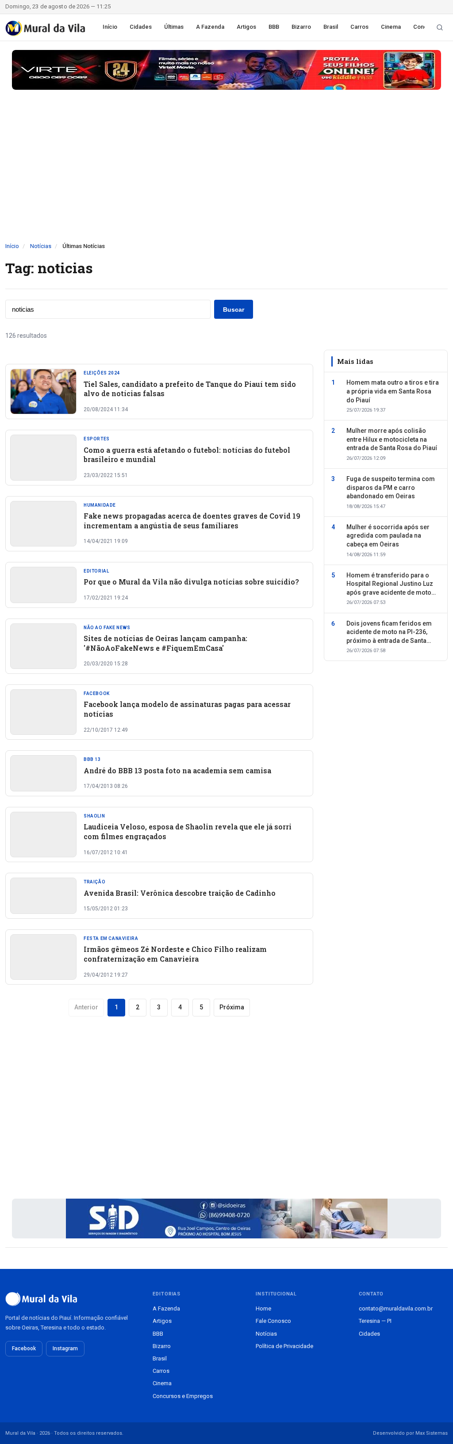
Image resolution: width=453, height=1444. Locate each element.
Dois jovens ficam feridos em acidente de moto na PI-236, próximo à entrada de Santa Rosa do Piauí (389, 633)
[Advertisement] (226, 175)
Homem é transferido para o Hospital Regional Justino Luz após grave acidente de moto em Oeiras (389, 584)
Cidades (141, 26)
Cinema (391, 26)
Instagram (65, 1348)
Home (263, 1308)
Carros (359, 26)
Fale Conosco (273, 1321)
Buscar (233, 309)
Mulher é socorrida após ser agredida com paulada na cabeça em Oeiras (388, 535)
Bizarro (301, 26)
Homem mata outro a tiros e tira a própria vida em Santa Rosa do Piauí (392, 391)
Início (110, 26)
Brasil (330, 26)
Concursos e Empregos (183, 1396)
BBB (274, 26)
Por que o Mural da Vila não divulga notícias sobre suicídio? (191, 581)
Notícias (40, 246)
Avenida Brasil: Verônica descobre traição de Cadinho (180, 893)
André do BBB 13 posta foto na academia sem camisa (177, 770)
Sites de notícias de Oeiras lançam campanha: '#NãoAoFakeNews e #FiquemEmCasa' (165, 643)
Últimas (174, 26)
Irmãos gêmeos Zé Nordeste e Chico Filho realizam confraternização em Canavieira (175, 953)
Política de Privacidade (284, 1346)
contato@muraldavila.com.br (396, 1308)
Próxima (231, 1007)
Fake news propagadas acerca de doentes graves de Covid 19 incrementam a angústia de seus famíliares (192, 520)
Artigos (246, 26)
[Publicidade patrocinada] (226, 70)
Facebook (24, 1348)
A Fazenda (210, 26)
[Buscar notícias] (440, 27)
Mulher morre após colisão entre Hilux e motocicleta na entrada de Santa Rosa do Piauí (391, 439)
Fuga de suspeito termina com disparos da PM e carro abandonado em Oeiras (390, 487)
